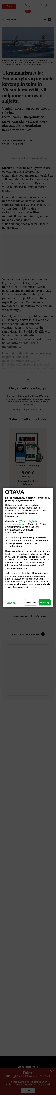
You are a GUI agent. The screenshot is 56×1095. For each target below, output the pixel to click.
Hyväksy (44, 602)
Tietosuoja (10, 602)
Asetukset (31, 602)
